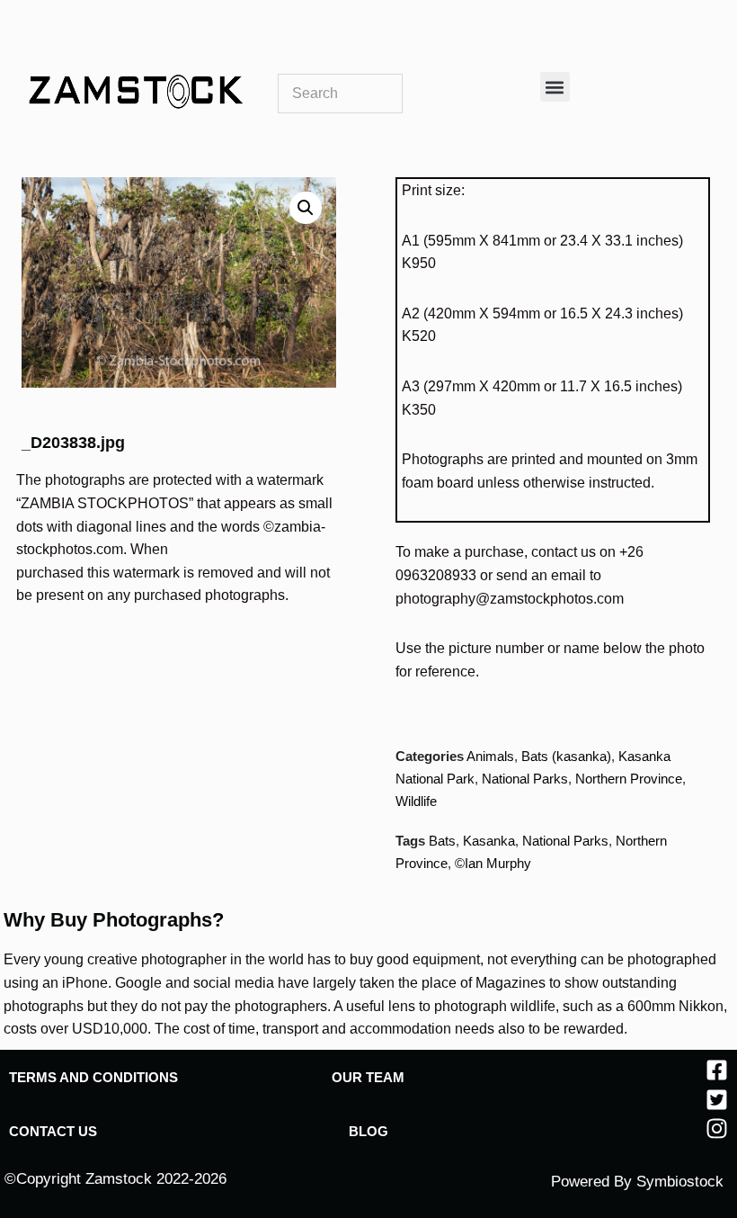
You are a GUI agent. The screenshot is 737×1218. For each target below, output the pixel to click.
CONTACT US (53, 1131)
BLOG (368, 1131)
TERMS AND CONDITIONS (93, 1077)
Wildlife (416, 801)
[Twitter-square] (717, 1099)
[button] (555, 87)
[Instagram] (717, 1128)
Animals (490, 756)
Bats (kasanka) (566, 756)
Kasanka (489, 840)
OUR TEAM (368, 1077)
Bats (442, 840)
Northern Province (628, 778)
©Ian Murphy (493, 863)
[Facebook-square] (717, 1070)
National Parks (525, 778)
